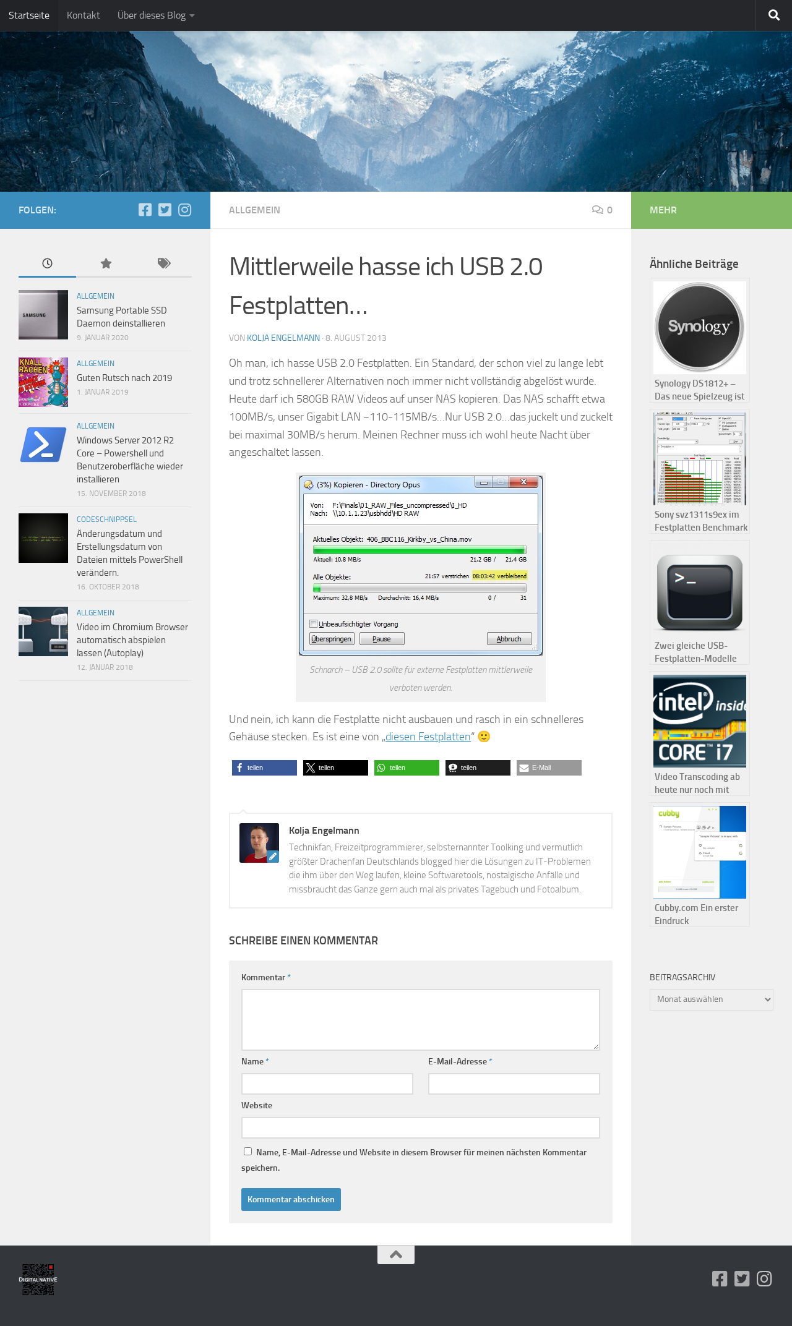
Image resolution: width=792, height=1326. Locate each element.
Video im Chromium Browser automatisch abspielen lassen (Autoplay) (132, 640)
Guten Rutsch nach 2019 (124, 377)
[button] (264, 768)
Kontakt (83, 15)
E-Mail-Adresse (460, 1061)
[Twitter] (164, 209)
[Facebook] (144, 209)
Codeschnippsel (107, 519)
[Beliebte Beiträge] (105, 264)
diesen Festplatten (428, 736)
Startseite (29, 15)
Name (255, 1061)
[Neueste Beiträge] (47, 264)
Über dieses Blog (152, 15)
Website (256, 1105)
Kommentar (266, 977)
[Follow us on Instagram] (184, 209)
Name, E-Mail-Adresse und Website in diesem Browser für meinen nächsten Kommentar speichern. (414, 1160)
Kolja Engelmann (283, 338)
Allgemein (254, 210)
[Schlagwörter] (163, 264)
